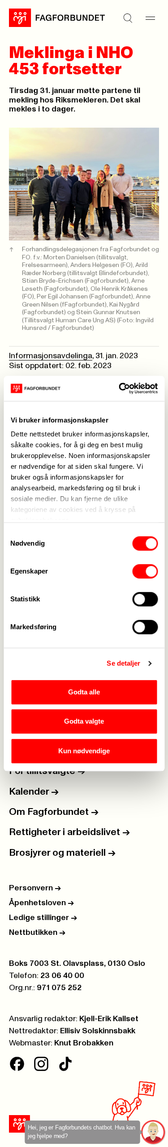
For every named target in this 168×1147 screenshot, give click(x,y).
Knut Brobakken (83, 1043)
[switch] (145, 571)
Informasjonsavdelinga (50, 356)
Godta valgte (84, 721)
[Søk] (128, 18)
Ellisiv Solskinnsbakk (97, 1031)
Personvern (35, 888)
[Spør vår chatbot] (153, 1132)
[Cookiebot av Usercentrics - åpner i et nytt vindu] (120, 388)
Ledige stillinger (43, 918)
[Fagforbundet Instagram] (41, 1064)
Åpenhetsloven (41, 903)
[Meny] (150, 18)
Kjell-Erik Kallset (108, 1019)
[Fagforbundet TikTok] (65, 1064)
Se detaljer (123, 663)
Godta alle (84, 692)
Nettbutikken (37, 933)
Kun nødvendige (84, 751)
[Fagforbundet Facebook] (17, 1064)
